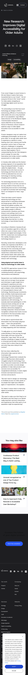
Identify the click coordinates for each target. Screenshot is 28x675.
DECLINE (14, 670)
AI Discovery (4, 629)
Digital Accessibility (6, 626)
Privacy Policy (18, 605)
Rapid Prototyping (5, 632)
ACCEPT (14, 666)
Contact (22, 5)
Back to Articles (8, 10)
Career (16, 588)
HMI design (4, 620)
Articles (3, 588)
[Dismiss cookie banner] (22, 637)
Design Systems (5, 623)
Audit (2, 614)
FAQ (15, 594)
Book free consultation (14, 543)
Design (3, 608)
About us (17, 585)
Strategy (3, 605)
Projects (3, 585)
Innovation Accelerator (7, 617)
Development (4, 611)
